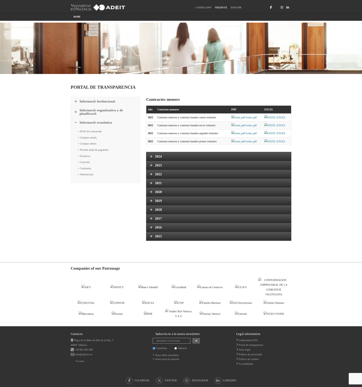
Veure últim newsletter (167, 355)
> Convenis (84, 162)
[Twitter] (276, 7)
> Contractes (84, 168)
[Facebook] (271, 7)
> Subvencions (85, 174)
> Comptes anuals (87, 137)
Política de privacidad (250, 354)
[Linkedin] (287, 7)
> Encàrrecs (84, 156)
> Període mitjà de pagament (93, 149)
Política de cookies (249, 359)
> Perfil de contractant (90, 131)
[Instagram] (282, 7)
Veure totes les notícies (167, 359)
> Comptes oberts (87, 143)
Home (77, 16)
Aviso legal (244, 349)
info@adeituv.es (83, 354)
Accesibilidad (246, 363)
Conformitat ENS (248, 340)
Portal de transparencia (251, 345)
